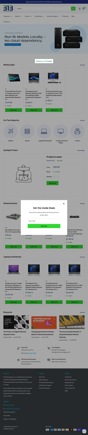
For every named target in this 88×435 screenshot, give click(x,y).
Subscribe (44, 226)
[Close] (64, 203)
